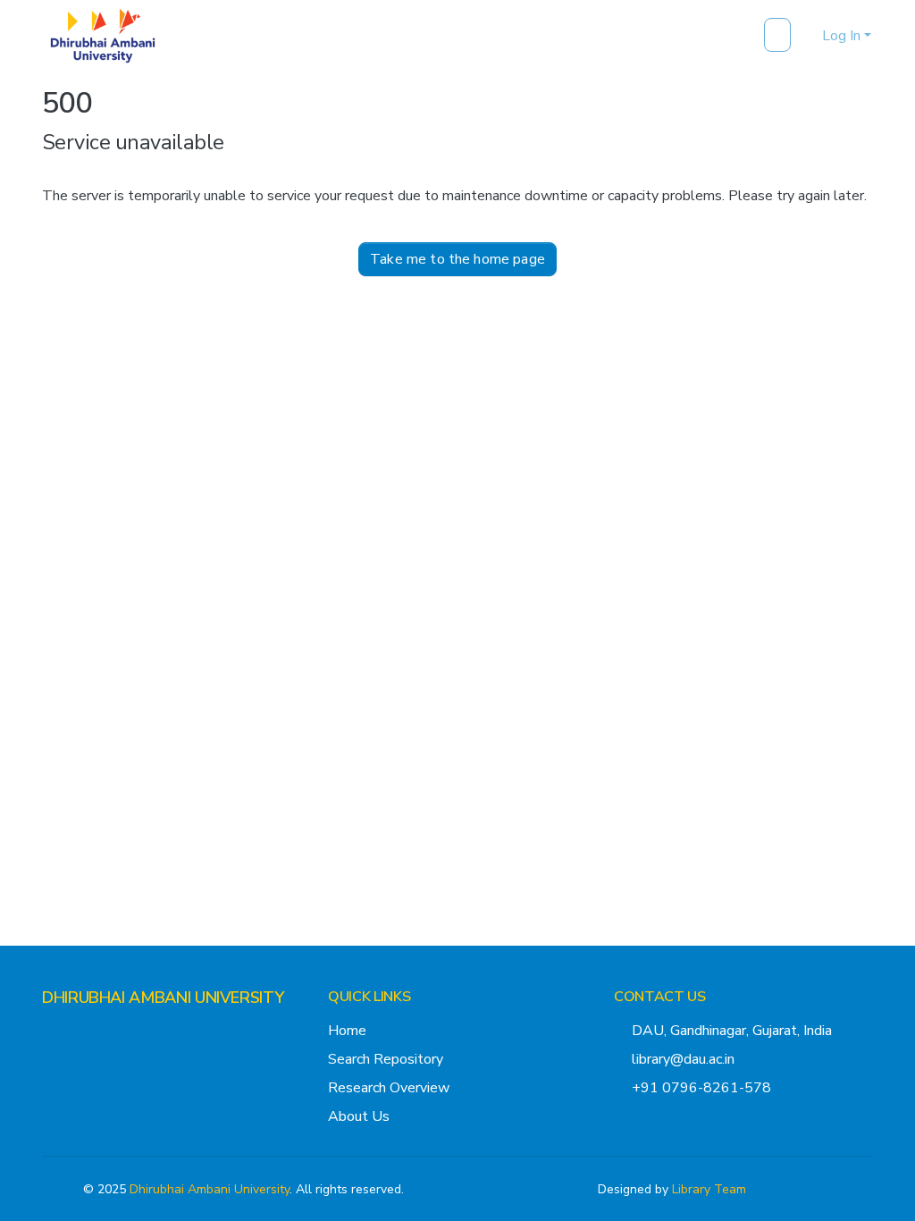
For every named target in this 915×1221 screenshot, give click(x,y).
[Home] (103, 36)
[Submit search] (779, 35)
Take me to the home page (457, 259)
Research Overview (388, 1088)
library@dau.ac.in (683, 1059)
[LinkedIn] (106, 1032)
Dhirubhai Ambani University (210, 1189)
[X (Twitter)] (49, 1032)
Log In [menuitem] (841, 36)
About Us (359, 1116)
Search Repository (385, 1059)
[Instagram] (78, 1032)
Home (347, 1030)
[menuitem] (805, 35)
